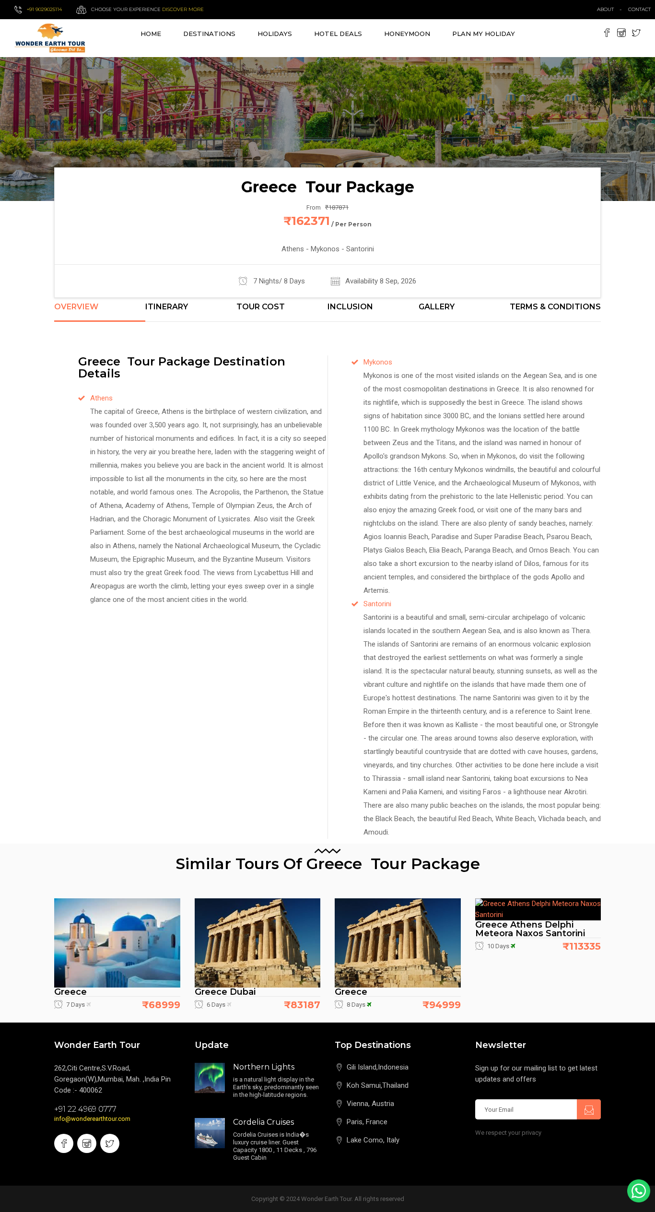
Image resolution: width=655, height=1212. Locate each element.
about (605, 9)
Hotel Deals (338, 33)
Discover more (183, 9)
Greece (70, 992)
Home (150, 33)
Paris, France (367, 1122)
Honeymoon (407, 33)
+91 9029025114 (44, 9)
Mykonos (377, 362)
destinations (209, 33)
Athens (101, 398)
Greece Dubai (225, 992)
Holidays (274, 33)
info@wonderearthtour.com (92, 1118)
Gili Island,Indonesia (378, 1067)
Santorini (377, 604)
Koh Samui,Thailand (378, 1085)
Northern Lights (263, 1066)
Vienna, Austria (370, 1103)
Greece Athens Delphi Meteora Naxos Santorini (530, 929)
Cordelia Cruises (263, 1122)
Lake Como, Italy (373, 1140)
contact (641, 9)
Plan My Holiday (483, 33)
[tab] (99, 312)
